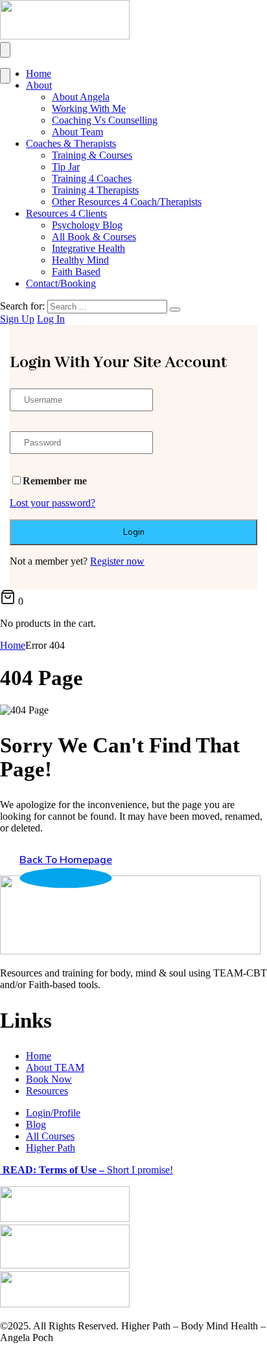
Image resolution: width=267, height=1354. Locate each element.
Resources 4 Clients (66, 213)
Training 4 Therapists (95, 190)
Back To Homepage (65, 860)
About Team (77, 131)
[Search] (175, 309)
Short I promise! (86, 1169)
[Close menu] (5, 76)
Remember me (55, 480)
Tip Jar (66, 166)
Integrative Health (88, 248)
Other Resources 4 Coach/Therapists (127, 201)
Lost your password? (52, 502)
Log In (51, 318)
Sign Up (17, 318)
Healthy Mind (80, 259)
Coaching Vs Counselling (104, 120)
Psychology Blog (87, 225)
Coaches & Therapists (71, 143)
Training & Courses (92, 155)
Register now (117, 561)
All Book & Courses (94, 236)
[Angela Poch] (65, 35)
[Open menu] (5, 50)
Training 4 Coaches (92, 178)
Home (38, 73)
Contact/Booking (61, 283)
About (39, 85)
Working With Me (89, 108)
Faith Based (76, 271)
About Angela (81, 96)
